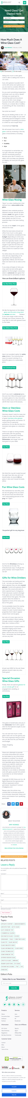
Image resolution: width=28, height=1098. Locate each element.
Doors (17, 936)
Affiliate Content (7, 924)
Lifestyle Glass (6, 960)
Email (2, 900)
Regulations (4, 1033)
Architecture (5, 927)
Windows (4, 969)
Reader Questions (7, 963)
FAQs (11, 939)
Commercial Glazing (8, 933)
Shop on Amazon (12, 301)
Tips (21, 966)
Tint (17, 966)
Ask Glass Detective (6, 1035)
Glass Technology (7, 951)
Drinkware (4, 939)
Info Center (4, 1028)
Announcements (20, 924)
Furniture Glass (20, 939)
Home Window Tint (7, 954)
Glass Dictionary (5, 1030)
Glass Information (7, 948)
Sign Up (17, 1028)
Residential (17, 1021)
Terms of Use (4, 1049)
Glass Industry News (8, 945)
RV (15, 1018)
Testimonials (18, 1035)
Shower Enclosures (7, 966)
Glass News (19, 948)
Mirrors (15, 960)
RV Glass (17, 963)
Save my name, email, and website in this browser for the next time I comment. (14, 908)
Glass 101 (4, 942)
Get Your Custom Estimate (14, 26)
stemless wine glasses (15, 418)
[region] (14, 1084)
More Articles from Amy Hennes (14, 848)
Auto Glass (15, 927)
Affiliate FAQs (18, 1033)
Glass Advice (13, 942)
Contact (3, 1042)
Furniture (3, 1021)
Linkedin (15, 844)
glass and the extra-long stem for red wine (13, 313)
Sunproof (17, 1016)
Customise (14, 1090)
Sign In (16, 1030)
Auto (16, 1014)
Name (2, 893)
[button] (24, 2)
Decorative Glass (7, 936)
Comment (3, 873)
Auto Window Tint (7, 930)
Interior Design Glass (8, 957)
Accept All (14, 1086)
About (3, 1047)
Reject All (14, 1094)
